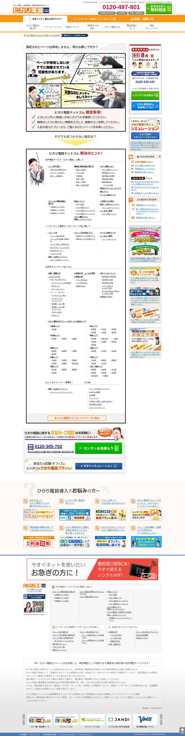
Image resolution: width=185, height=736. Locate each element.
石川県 (103, 351)
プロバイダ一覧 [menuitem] (59, 647)
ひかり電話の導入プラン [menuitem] (89, 597)
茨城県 (103, 341)
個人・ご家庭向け (56, 176)
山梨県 (74, 338)
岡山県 (93, 363)
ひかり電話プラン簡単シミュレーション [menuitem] (116, 608)
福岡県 (93, 369)
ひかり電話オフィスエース (85, 214)
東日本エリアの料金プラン (85, 239)
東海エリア (54, 348)
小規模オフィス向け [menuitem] (61, 594)
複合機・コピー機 (58, 304)
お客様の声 (78, 277)
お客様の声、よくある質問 (84, 273)
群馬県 (93, 345)
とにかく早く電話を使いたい (75, 501)
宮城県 (93, 332)
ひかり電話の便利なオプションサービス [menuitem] (92, 593)
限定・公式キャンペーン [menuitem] (116, 615)
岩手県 (103, 329)
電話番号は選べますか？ (144, 172)
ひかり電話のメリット (110, 170)
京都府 (74, 360)
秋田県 (114, 329)
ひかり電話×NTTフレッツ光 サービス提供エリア (67, 321)
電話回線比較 (107, 182)
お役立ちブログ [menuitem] (142, 638)
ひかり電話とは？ (107, 166)
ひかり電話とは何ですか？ (145, 165)
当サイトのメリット (108, 273)
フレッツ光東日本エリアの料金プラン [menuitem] (93, 641)
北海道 (54, 329)
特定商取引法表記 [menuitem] (50, 734)
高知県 (54, 373)
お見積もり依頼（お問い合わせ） (101, 401)
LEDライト (56, 315)
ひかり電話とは (112, 27)
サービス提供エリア (108, 195)
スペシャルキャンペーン (111, 208)
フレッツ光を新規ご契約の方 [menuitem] (64, 635)
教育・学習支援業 (82, 185)
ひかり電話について (109, 214)
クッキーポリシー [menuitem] (86, 734)
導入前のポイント (56, 250)
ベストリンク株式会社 (104, 2)
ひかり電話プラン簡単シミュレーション (83, 218)
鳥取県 (103, 360)
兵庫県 (64, 360)
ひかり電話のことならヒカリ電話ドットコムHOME (43, 35)
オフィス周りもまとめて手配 (107, 287)
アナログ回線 (108, 185)
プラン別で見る (81, 280)
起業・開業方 (144, 18)
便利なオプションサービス (110, 188)
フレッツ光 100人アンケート (99, 389)
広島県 (93, 360)
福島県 (114, 332)
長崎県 (93, 373)
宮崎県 (114, 373)
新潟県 (54, 338)
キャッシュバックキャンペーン (61, 392)
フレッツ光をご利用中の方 (59, 244)
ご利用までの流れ (92, 27)
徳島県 (64, 369)
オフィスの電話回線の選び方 (57, 202)
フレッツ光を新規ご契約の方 (59, 240)
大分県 (114, 369)
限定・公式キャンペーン (109, 204)
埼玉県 (93, 341)
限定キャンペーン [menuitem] (59, 650)
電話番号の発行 (107, 280)
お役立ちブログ (106, 297)
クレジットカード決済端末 (61, 283)
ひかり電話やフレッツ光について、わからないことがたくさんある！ (149, 503)
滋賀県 (64, 363)
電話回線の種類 (107, 179)
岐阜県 (64, 351)
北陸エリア (94, 348)
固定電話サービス (108, 173)
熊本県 (103, 373)
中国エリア (94, 357)
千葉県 (115, 338)
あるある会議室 (94, 392)
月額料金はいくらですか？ (145, 169)
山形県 (103, 332)
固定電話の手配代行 (109, 276)
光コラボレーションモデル (59, 247)
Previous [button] (24, 719)
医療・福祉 (80, 179)
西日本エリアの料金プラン (85, 236)
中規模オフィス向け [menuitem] (61, 598)
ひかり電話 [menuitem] (113, 594)
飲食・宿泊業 (81, 170)
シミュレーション (52, 27)
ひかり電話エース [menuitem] (115, 598)
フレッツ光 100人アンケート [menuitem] (147, 632)
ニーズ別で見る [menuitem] (116, 638)
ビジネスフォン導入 (59, 295)
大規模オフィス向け (57, 213)
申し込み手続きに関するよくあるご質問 (111, 292)
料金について (72, 27)
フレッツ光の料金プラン (83, 233)
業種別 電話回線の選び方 (84, 166)
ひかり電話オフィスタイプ (85, 210)
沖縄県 (105, 376)
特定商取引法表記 (95, 404)
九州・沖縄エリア (96, 366)
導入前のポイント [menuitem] (59, 644)
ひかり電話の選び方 (32, 27)
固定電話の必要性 (108, 176)
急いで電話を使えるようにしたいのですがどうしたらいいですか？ (147, 211)
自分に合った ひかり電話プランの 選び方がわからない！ (40, 503)
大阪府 (54, 360)
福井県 (93, 351)
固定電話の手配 (107, 283)
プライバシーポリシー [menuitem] (68, 734)
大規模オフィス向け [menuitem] (61, 601)
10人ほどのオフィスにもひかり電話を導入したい (113, 528)
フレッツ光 (96, 18)
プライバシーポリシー (97, 407)
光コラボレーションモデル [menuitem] (64, 641)
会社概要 (92, 395)
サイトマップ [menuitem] (35, 734)
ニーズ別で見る (81, 283)
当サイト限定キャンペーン (59, 260)
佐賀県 (103, 369)
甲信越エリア (55, 335)
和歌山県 (75, 363)
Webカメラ (56, 286)
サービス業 (80, 173)
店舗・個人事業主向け (58, 170)
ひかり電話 (80, 204)
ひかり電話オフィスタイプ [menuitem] (118, 601)
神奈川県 (104, 338)
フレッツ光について (109, 239)
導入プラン (104, 192)
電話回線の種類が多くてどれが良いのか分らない (41, 528)
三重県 (74, 351)
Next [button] (161, 719)
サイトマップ (94, 398)
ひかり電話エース (82, 207)
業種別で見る (81, 286)
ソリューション (54, 277)
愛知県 (54, 351)
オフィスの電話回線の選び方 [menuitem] (64, 592)
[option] (40, 721)
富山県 (114, 351)
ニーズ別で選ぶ (54, 166)
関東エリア (94, 335)
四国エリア (54, 366)
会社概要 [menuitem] (23, 734)
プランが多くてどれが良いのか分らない (113, 501)
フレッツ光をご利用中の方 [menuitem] (63, 638)
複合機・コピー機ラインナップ (58, 308)
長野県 (64, 338)
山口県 (103, 363)
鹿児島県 (94, 376)
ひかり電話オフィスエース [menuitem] (118, 604)
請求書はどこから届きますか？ (147, 193)
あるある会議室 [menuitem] (142, 635)
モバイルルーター (58, 289)
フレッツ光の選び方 (57, 236)
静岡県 (54, 354)
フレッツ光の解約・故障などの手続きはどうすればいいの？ (149, 530)
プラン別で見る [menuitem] (116, 635)
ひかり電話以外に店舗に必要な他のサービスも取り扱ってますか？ (77, 530)
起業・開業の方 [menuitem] (115, 644)
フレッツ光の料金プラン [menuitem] (89, 632)
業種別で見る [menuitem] (115, 641)
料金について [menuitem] (112, 592)
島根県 (114, 360)
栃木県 (114, 341)
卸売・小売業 (81, 182)
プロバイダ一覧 (55, 253)
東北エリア (94, 326)
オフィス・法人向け (57, 173)
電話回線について (132, 27)
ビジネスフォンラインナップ (57, 299)
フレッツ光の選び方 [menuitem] (60, 632)
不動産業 (79, 176)
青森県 (93, 329)
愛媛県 (74, 369)
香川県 (54, 369)
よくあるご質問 (106, 211)
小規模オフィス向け (57, 207)
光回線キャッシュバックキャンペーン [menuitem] (120, 619)
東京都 (93, 338)
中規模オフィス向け (57, 210)
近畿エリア (54, 357)
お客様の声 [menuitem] (113, 632)
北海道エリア (55, 326)
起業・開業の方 (54, 273)
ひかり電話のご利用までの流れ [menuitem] (119, 612)
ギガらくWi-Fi (57, 312)
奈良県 (54, 363)
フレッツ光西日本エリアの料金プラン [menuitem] (93, 636)
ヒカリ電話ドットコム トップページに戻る (34, 590)
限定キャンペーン (152, 27)
